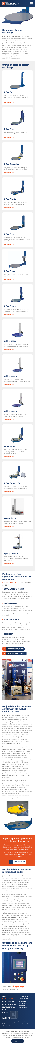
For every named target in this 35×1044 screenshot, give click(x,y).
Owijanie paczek (8, 1002)
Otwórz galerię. (17, 808)
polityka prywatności (23, 1037)
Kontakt (5, 1012)
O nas (4, 1010)
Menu (31, 3)
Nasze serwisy (24, 999)
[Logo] (11, 3)
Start (4, 996)
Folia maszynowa (8, 1007)
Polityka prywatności (23, 1007)
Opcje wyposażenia (9, 1004)
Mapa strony (23, 996)
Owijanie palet (7, 999)
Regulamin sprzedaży (22, 1002)
